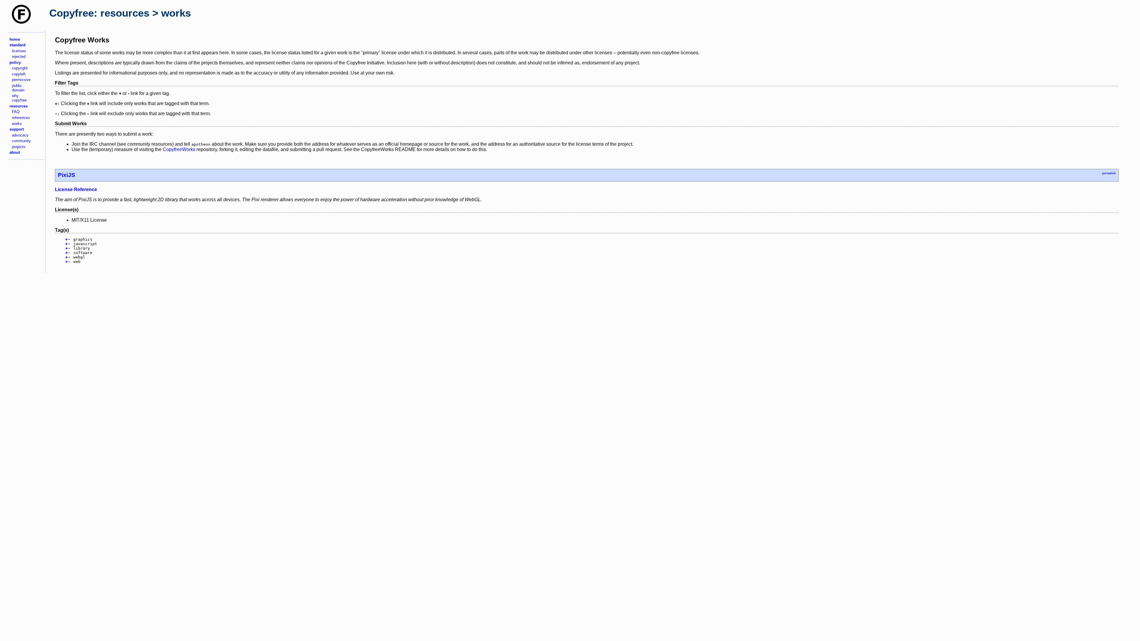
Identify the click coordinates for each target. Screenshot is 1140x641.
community (21, 141)
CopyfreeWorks (179, 149)
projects (19, 147)
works (17, 123)
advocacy (20, 135)
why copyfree (19, 97)
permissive (21, 79)
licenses (19, 51)
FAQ (16, 112)
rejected (19, 56)
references (21, 117)
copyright (20, 68)
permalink (1109, 173)
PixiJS (66, 175)
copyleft (19, 74)
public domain (18, 87)
